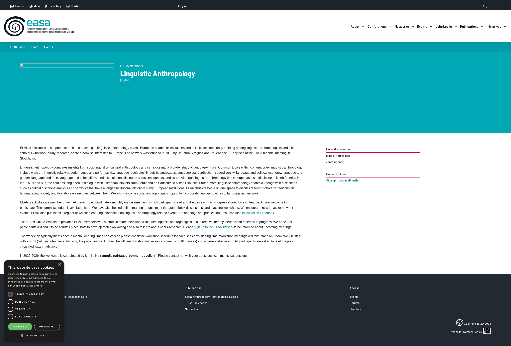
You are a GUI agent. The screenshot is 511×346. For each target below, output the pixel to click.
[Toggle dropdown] (363, 26)
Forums (19, 6)
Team (34, 47)
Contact (76, 6)
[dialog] (34, 301)
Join (37, 6)
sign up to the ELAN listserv (213, 227)
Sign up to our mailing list (343, 180)
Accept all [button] (20, 326)
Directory (55, 6)
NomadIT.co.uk (472, 331)
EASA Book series (196, 302)
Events (48, 47)
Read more (35, 285)
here (87, 207)
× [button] (59, 264)
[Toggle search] (485, 6)
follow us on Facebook (258, 213)
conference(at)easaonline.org (68, 296)
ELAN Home (17, 47)
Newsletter (191, 309)
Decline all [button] (47, 326)
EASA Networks (131, 66)
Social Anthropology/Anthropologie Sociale (211, 296)
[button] (34, 335)
